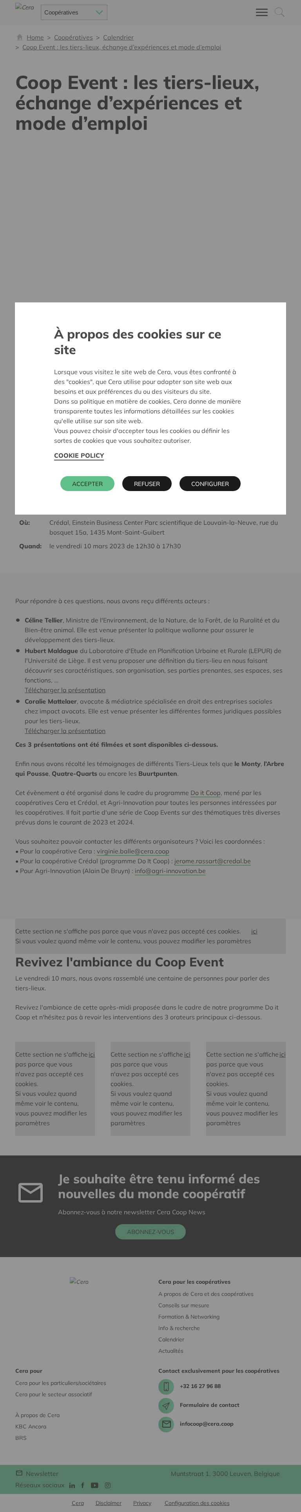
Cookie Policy (79, 455)
